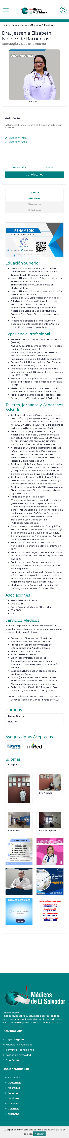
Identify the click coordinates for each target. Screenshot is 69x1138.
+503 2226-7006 (17, 138)
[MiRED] (34, 747)
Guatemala (14, 1082)
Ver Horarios (19, 167)
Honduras (13, 1098)
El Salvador (14, 1077)
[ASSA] (14, 747)
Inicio (5, 25)
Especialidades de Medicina (26, 25)
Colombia (13, 1108)
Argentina (13, 1114)
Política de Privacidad (18, 1055)
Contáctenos (34, 175)
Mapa (49, 167)
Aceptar (39, 1133)
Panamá (13, 1093)
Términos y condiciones (20, 1050)
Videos (36, 198)
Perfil (35, 192)
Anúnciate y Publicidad (19, 1044)
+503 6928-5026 (17, 142)
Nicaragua (14, 1088)
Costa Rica (14, 1103)
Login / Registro (15, 1039)
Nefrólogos (49, 25)
